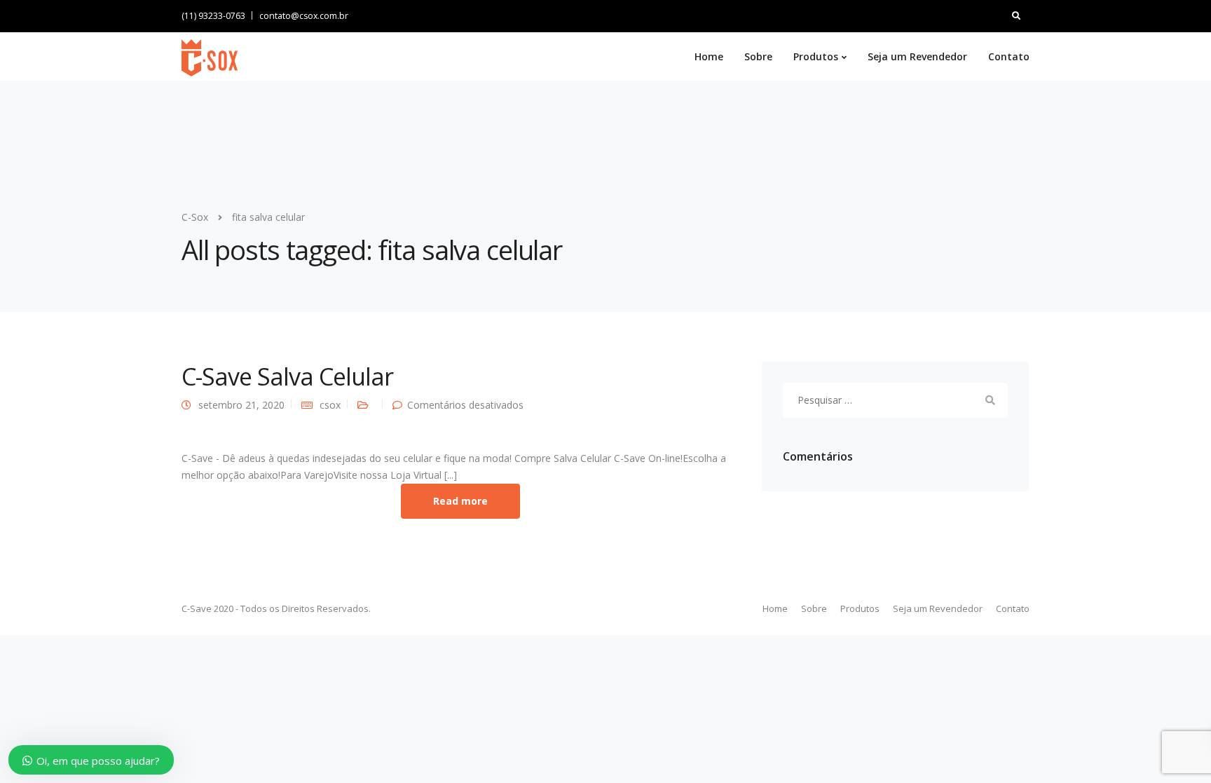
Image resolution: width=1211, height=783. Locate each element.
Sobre (758, 56)
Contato (1008, 56)
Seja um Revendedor (917, 56)
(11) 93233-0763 (213, 16)
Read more (460, 501)
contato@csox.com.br (303, 16)
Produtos (815, 56)
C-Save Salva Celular (287, 376)
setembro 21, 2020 (241, 404)
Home (709, 56)
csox (330, 404)
